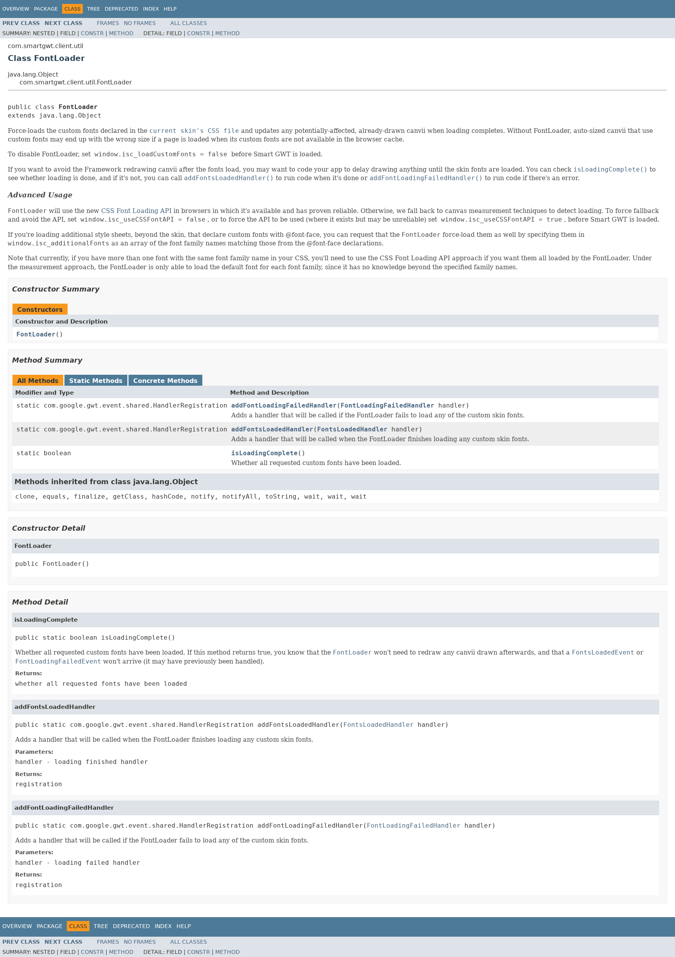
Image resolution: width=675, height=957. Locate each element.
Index (151, 9)
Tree (93, 9)
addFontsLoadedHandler (272, 429)
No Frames (140, 23)
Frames (108, 23)
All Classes (188, 23)
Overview (15, 9)
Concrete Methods (165, 381)
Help (170, 9)
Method (121, 33)
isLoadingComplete (264, 453)
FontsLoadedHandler (352, 429)
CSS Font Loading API (136, 211)
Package (46, 9)
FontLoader (35, 334)
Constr (92, 33)
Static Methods (96, 381)
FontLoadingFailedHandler (387, 405)
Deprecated (121, 9)
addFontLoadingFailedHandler (284, 405)
